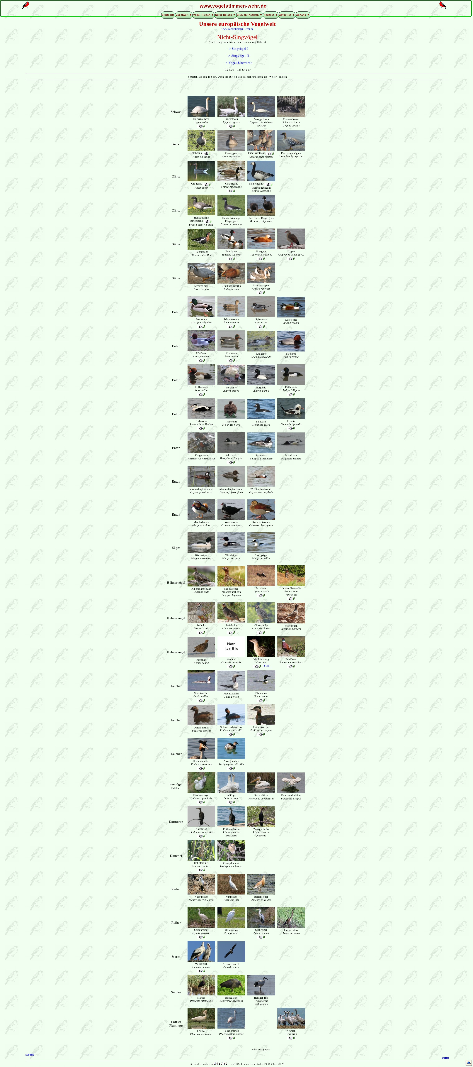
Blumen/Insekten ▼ (249, 14)
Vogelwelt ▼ (184, 14)
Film (266, 665)
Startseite (168, 14)
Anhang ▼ (303, 14)
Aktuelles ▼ (287, 14)
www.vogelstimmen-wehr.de (237, 28)
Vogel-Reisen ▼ (203, 14)
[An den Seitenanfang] (468, 1063)
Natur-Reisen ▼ (225, 14)
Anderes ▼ (271, 14)
